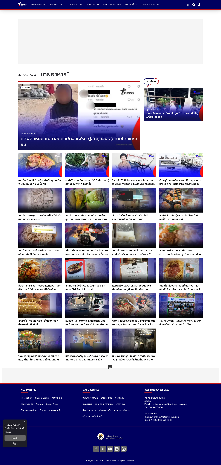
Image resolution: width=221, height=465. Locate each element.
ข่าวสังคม (119, 397)
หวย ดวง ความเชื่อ (104, 404)
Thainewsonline (29, 410)
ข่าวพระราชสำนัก (90, 397)
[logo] (22, 4)
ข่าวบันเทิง (87, 404)
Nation (39, 404)
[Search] (194, 4)
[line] (117, 449)
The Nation (26, 397)
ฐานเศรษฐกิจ (55, 410)
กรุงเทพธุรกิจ (27, 404)
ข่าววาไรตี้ (120, 404)
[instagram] (124, 449)
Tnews (43, 410)
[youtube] (110, 449)
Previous (148, 105)
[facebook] (96, 449)
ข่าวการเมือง (106, 397)
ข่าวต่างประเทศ (89, 410)
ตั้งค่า (15, 443)
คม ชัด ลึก (57, 397)
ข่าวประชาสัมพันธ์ (122, 410)
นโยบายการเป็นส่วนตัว (93, 416)
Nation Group (42, 397)
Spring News (52, 404)
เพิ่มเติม (8, 432)
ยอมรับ (15, 438)
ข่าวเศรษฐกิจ (105, 410)
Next (197, 105)
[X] (103, 449)
